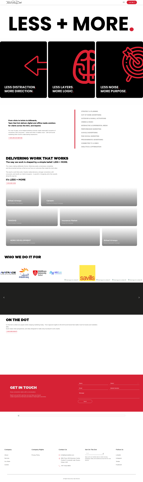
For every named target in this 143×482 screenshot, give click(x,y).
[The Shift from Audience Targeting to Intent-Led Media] (126, 358)
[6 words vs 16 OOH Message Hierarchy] (57, 358)
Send (85, 401)
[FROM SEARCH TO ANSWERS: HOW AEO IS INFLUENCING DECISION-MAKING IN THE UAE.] (91, 358)
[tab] (107, 111)
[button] (4, 297)
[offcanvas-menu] (123, 2)
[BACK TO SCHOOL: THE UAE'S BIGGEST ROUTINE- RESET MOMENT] (22, 358)
